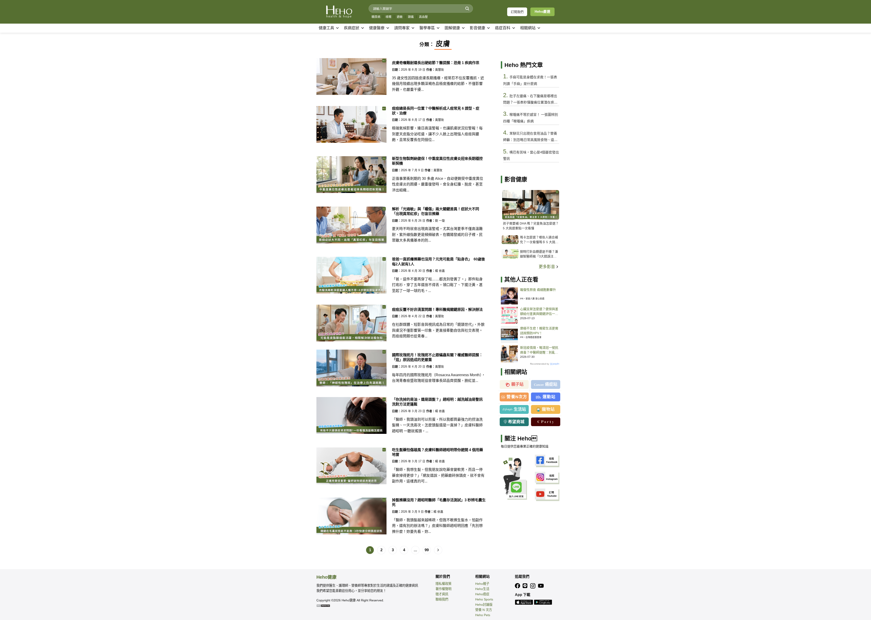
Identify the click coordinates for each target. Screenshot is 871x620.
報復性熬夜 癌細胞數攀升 (538, 289)
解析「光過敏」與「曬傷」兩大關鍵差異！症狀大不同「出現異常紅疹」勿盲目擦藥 (435, 211)
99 (427, 550)
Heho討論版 (483, 604)
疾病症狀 (351, 28)
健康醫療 (376, 28)
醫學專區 (427, 28)
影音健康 (477, 28)
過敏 (400, 16)
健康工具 (326, 28)
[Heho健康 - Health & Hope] (339, 11)
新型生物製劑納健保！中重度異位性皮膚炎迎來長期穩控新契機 (437, 160)
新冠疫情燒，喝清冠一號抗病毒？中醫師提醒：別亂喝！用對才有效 (539, 350)
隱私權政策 (443, 583)
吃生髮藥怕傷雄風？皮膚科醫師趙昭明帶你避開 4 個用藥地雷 (437, 452)
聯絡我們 (442, 599)
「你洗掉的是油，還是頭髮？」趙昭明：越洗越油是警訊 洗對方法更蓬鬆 (437, 401)
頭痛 (411, 16)
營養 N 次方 (483, 610)
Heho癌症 (482, 594)
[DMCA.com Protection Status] (323, 605)
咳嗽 (388, 16)
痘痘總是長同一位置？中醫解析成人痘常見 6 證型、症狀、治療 (435, 110)
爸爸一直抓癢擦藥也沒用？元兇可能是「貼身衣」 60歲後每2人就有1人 (438, 261)
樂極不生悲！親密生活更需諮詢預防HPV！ (539, 330)
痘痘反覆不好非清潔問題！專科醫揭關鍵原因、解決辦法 (437, 309)
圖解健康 (452, 28)
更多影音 (547, 266)
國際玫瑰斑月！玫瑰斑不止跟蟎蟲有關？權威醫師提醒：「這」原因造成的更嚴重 (437, 357)
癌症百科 (502, 28)
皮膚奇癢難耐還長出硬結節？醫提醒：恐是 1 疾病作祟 (435, 63)
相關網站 (528, 28)
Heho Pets (482, 615)
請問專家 (402, 28)
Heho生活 (482, 589)
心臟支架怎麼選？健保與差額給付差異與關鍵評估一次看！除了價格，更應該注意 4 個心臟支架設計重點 (539, 311)
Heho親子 (482, 583)
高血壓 (423, 16)
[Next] (438, 550)
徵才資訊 (442, 594)
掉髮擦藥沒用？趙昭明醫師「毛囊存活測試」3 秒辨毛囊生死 (439, 502)
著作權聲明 (443, 589)
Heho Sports (484, 599)
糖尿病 (376, 16)
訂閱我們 (517, 12)
